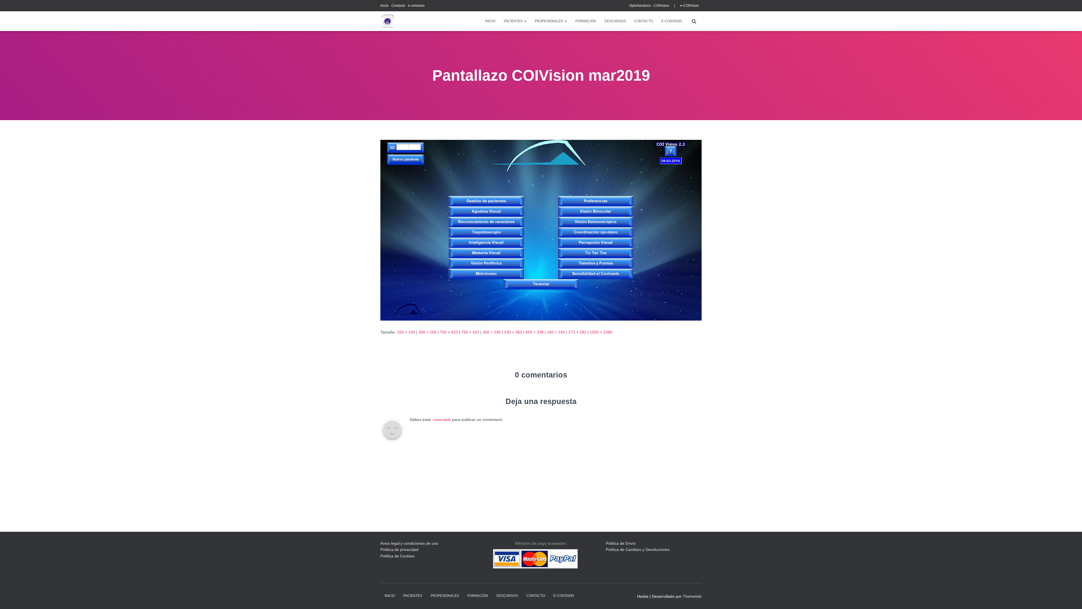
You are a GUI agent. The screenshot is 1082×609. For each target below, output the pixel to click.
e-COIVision (689, 6)
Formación (585, 21)
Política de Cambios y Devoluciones (637, 549)
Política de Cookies (397, 556)
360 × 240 (492, 332)
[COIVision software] (387, 21)
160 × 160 (556, 332)
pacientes (514, 21)
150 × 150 (406, 332)
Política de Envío (621, 543)
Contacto (398, 6)
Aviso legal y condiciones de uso (409, 543)
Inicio (384, 6)
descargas (615, 21)
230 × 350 (513, 332)
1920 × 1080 (601, 332)
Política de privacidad (399, 549)
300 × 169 (427, 332)
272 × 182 (577, 332)
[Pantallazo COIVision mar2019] (541, 230)
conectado (442, 419)
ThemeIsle (692, 596)
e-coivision (416, 6)
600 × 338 (535, 332)
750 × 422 (449, 332)
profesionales (549, 21)
